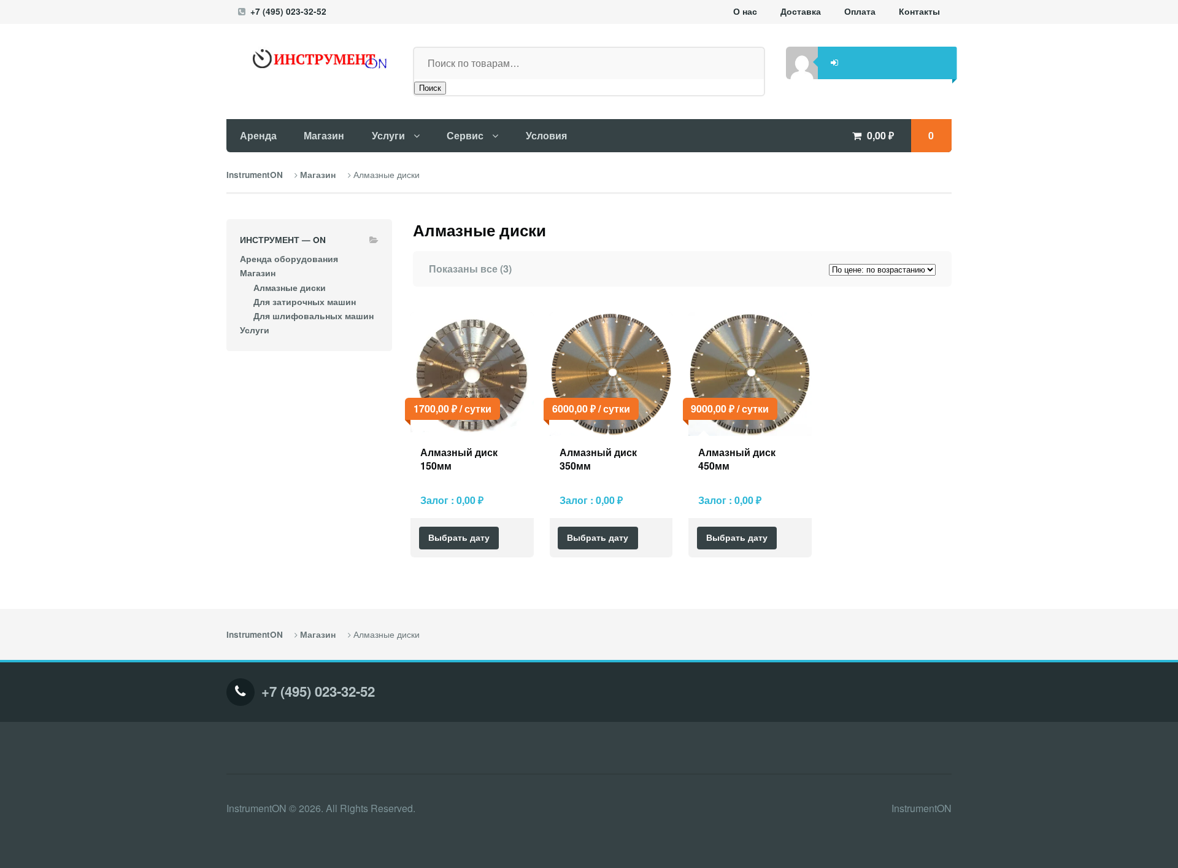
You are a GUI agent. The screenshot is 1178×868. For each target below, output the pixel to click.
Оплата (860, 11)
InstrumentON (254, 174)
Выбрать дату (459, 537)
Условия (546, 135)
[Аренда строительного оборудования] (309, 59)
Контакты (919, 11)
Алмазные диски (289, 287)
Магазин (324, 135)
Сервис (465, 135)
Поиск (430, 88)
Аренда (258, 135)
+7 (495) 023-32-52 (288, 11)
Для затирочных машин (304, 302)
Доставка (800, 11)
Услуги (388, 135)
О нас (745, 11)
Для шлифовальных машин (313, 316)
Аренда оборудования (289, 259)
